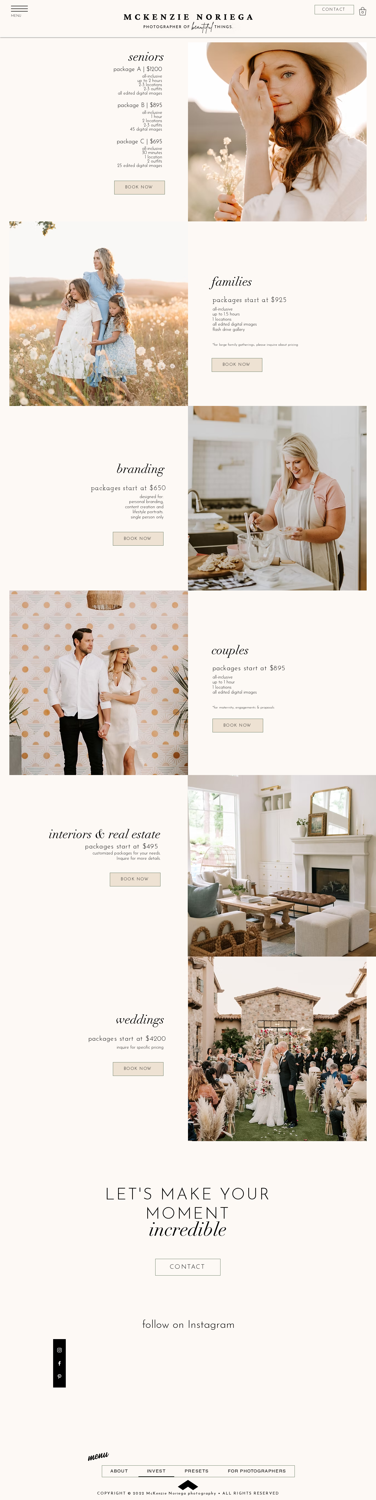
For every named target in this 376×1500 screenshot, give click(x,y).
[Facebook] (59, 1363)
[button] (19, 9)
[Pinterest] (59, 1376)
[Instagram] (59, 1350)
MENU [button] (16, 16)
